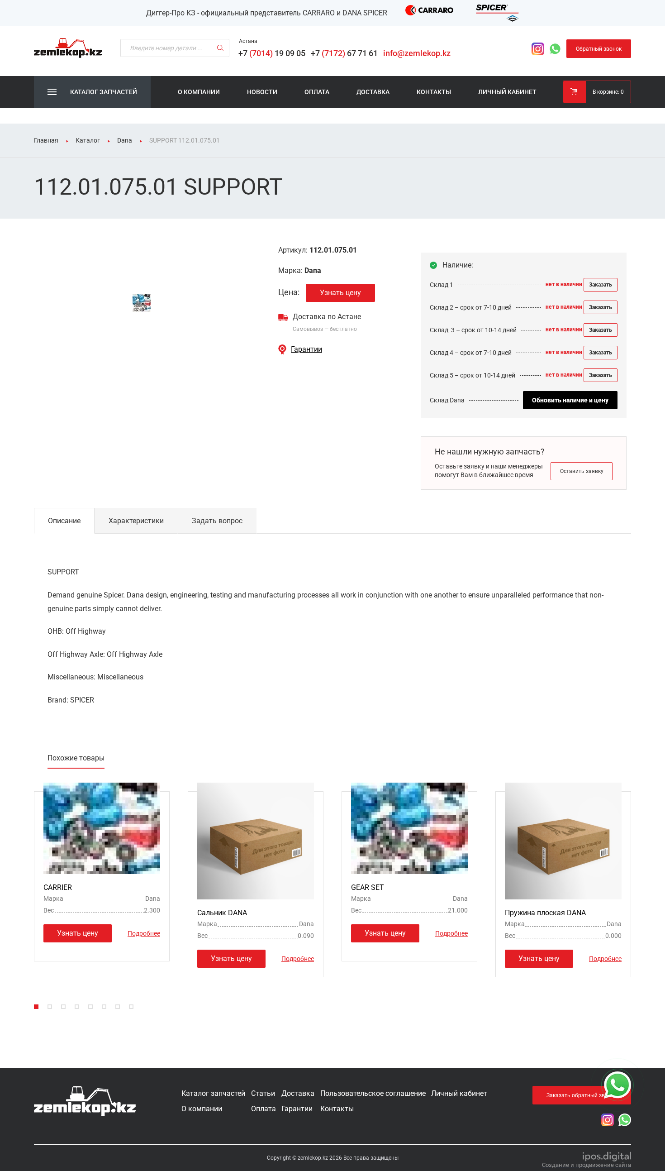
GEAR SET (367, 887)
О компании (199, 92)
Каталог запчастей (213, 1093)
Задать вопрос (217, 520)
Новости (262, 92)
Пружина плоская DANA (545, 912)
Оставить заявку (581, 471)
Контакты (434, 92)
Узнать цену (340, 292)
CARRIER (57, 887)
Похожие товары (76, 758)
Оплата (316, 92)
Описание (64, 520)
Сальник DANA (222, 912)
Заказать (600, 285)
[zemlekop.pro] (85, 1101)
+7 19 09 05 (273, 53)
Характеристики (136, 520)
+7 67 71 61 (346, 53)
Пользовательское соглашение (373, 1093)
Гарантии (306, 349)
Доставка (373, 92)
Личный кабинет (507, 92)
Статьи (263, 1093)
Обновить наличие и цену (570, 400)
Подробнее (144, 933)
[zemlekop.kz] (68, 48)
